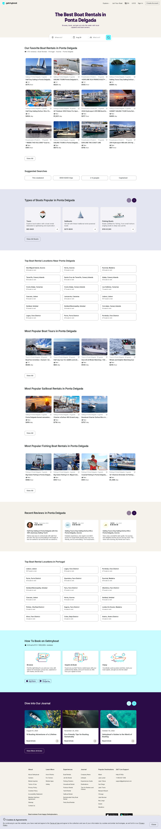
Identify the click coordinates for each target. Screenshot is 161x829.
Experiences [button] (67, 769)
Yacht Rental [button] (67, 791)
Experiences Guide (87, 781)
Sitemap (30, 802)
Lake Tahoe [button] (102, 781)
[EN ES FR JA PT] (127, 3)
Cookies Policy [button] (33, 791)
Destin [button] (100, 804)
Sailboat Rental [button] (67, 794)
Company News (86, 774)
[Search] (108, 37)
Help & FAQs (120, 774)
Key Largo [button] (101, 800)
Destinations (84, 784)
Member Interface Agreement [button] (33, 798)
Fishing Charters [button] (68, 781)
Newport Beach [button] (103, 791)
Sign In (140, 3)
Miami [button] (100, 774)
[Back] (129, 200)
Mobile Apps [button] (50, 781)
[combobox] (60, 37)
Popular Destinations (106, 769)
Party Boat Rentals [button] (69, 802)
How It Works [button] (50, 774)
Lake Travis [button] (101, 787)
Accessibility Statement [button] (35, 794)
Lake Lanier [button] (101, 778)
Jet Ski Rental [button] (67, 778)
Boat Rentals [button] (67, 774)
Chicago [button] (101, 794)
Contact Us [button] (31, 805)
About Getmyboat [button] (33, 774)
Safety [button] (48, 784)
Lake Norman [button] (102, 797)
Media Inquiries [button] (33, 781)
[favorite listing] (51, 77)
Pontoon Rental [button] (68, 787)
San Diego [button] (101, 784)
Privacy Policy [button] (32, 787)
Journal (83, 769)
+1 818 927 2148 (121, 778)
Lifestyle (83, 778)
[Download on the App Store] (31, 681)
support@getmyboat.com (124, 781)
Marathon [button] (101, 807)
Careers (30, 778)
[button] (117, 3)
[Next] (134, 200)
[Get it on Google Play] (45, 681)
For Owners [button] (49, 778)
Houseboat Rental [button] (68, 784)
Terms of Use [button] (55, 823)
